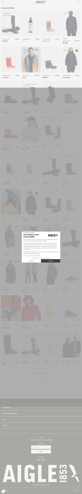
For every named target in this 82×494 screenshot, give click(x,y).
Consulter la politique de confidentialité (31, 255)
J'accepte (50, 260)
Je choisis (31, 260)
